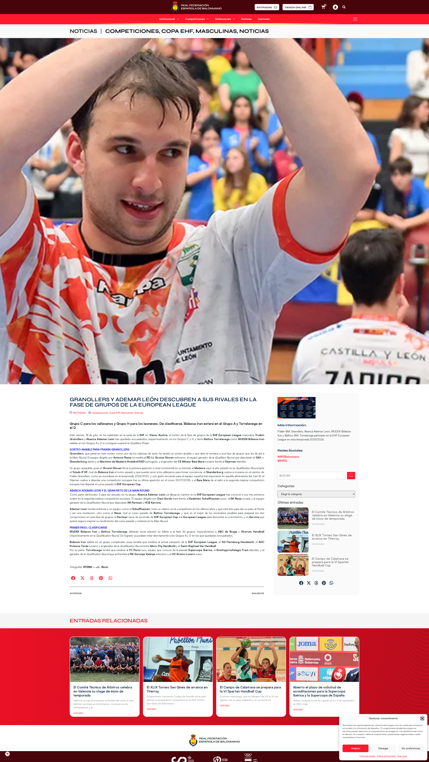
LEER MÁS (78, 713)
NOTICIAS (83, 31)
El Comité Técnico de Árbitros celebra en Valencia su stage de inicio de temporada (333, 515)
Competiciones (132, 31)
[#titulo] (7, 753)
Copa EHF (177, 31)
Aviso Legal (402, 756)
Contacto (264, 19)
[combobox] (312, 475)
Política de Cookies (367, 756)
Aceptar (355, 748)
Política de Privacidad (386, 756)
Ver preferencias (411, 748)
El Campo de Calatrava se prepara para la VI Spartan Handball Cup (330, 562)
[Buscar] (351, 475)
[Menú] (355, 19)
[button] (422, 718)
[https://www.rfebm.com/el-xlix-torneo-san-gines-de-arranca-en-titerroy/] (293, 542)
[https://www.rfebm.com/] (196, 7)
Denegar (383, 748)
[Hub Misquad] (335, 7)
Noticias (246, 19)
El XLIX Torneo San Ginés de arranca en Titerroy (332, 536)
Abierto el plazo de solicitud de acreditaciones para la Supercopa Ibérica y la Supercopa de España (319, 691)
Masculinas (216, 31)
